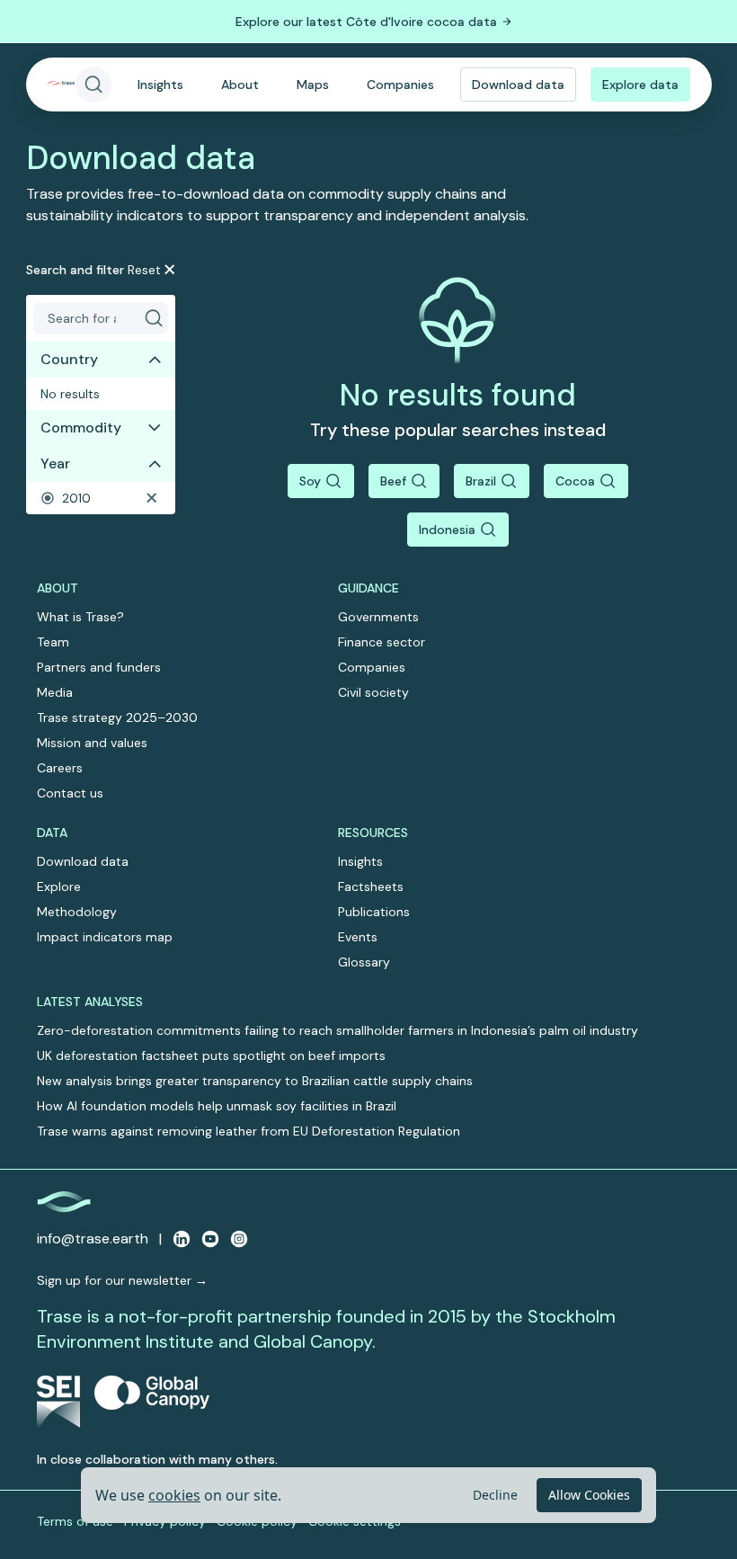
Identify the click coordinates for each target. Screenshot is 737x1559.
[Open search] (93, 84)
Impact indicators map (105, 937)
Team (53, 642)
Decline (495, 1494)
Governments (378, 617)
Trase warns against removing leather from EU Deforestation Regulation (248, 1131)
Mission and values (92, 743)
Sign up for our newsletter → (122, 1280)
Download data (518, 84)
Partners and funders (99, 667)
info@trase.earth (92, 1238)
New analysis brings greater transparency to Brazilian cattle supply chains (255, 1081)
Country (69, 359)
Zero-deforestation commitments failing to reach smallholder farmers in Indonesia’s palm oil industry (337, 1030)
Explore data (640, 84)
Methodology (77, 912)
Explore (59, 886)
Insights (160, 84)
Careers (60, 768)
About (240, 84)
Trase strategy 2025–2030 (117, 717)
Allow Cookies (589, 1494)
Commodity (80, 427)
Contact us (70, 793)
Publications (374, 912)
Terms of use (75, 1521)
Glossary (364, 962)
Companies (400, 84)
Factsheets (371, 886)
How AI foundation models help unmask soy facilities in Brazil (216, 1106)
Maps (313, 84)
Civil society (373, 692)
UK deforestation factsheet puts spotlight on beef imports (211, 1055)
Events (357, 937)
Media (55, 692)
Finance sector (381, 642)
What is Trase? (80, 617)
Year (55, 463)
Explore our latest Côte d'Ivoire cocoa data (366, 21)
